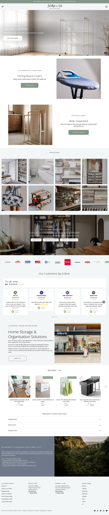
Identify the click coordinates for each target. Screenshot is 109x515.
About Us (4, 486)
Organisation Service (7, 499)
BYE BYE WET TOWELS (78, 132)
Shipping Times (12, 430)
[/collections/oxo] (70, 262)
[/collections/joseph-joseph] (40, 262)
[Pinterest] (100, 510)
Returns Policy (12, 425)
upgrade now (29, 85)
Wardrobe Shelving (51, 240)
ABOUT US (18, 358)
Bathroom (85, 493)
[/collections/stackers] (80, 262)
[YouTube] (106, 510)
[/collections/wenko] (10, 262)
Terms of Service (28, 510)
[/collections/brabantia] (100, 262)
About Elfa (36, 240)
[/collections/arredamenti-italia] (90, 262)
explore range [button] (86, 483)
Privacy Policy (17, 510)
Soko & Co (6, 510)
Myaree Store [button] (32, 483)
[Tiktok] (97, 510)
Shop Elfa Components (69, 240)
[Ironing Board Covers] (78, 79)
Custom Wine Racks (7, 501)
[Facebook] (94, 510)
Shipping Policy (12, 419)
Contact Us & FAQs (7, 488)
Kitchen (84, 486)
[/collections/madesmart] (60, 262)
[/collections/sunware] (20, 262)
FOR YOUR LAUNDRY (12, 38)
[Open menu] (4, 6)
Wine (83, 499)
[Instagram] (103, 510)
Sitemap (36, 510)
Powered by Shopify (46, 510)
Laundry (84, 488)
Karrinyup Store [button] (60, 483)
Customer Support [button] (8, 483)
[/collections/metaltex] (50, 262)
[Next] (105, 386)
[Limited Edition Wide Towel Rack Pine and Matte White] (30, 125)
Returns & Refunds (7, 493)
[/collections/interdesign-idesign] (30, 262)
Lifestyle (84, 496)
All (82, 504)
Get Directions (32, 491)
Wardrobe (84, 491)
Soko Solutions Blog (7, 496)
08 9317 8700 (33, 493)
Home (83, 501)
